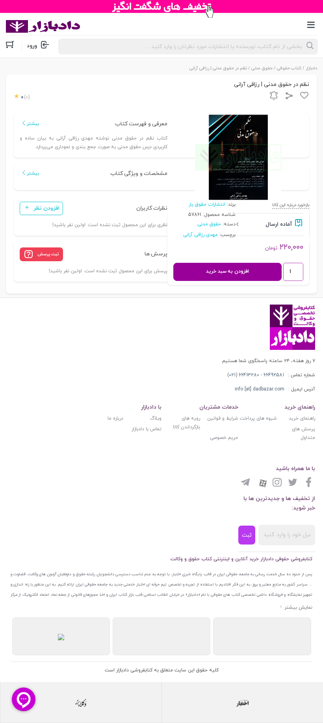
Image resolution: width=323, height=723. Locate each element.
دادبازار (311, 68)
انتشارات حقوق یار (207, 204)
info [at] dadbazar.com (259, 389)
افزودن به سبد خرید (227, 271)
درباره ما (115, 418)
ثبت (247, 535)
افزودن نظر (46, 208)
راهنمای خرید (302, 418)
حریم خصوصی (224, 438)
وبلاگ (156, 418)
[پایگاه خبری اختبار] (242, 702)
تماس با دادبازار (147, 429)
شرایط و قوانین (222, 418)
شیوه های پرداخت (258, 418)
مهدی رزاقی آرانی (200, 235)
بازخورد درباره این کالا (290, 205)
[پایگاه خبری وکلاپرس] (81, 702)
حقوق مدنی (262, 68)
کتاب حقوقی (289, 68)
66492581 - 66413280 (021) (255, 375)
